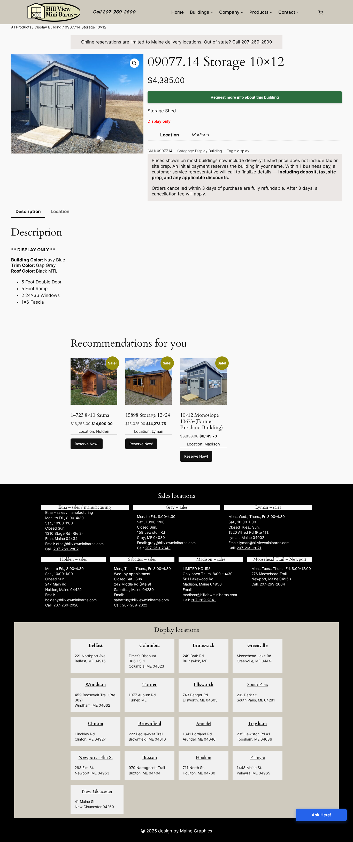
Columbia (149, 645)
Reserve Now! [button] (86, 444)
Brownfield (149, 724)
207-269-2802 (66, 549)
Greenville (257, 645)
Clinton (95, 724)
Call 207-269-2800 (114, 11)
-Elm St (96, 757)
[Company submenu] (242, 12)
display (243, 151)
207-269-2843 (158, 548)
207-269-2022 (134, 605)
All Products (21, 27)
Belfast (95, 645)
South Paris (257, 684)
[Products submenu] (271, 12)
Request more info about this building (245, 97)
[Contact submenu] (297, 12)
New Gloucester (97, 791)
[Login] (308, 12)
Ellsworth (203, 684)
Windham (95, 684)
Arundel (203, 724)
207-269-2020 (66, 605)
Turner (149, 684)
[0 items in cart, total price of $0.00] (320, 12)
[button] (134, 63)
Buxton (149, 757)
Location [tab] (60, 211)
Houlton (203, 757)
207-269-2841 (203, 600)
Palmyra (257, 757)
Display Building (48, 27)
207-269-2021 (249, 548)
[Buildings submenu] (211, 12)
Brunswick (203, 645)
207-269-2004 (272, 584)
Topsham (257, 724)
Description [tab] (28, 211)
